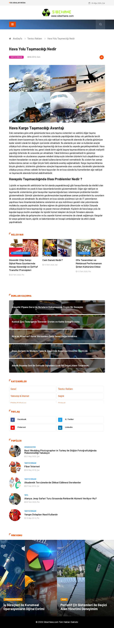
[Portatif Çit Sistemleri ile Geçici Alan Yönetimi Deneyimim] (85, 578)
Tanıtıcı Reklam (34, 38)
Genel (48, 253)
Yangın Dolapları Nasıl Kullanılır (41, 514)
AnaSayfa (17, 38)
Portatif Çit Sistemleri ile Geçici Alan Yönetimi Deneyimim (83, 607)
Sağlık (61, 396)
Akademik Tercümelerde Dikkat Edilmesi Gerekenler (52, 482)
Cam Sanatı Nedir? (52, 259)
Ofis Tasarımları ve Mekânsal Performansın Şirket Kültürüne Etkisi (89, 263)
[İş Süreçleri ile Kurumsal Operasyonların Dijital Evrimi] (28, 578)
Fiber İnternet (32, 466)
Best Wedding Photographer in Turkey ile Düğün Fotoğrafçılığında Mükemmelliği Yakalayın (60, 451)
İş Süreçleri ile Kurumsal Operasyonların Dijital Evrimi (23, 607)
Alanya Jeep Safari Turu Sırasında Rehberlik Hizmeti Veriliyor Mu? (60, 498)
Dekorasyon (84, 253)
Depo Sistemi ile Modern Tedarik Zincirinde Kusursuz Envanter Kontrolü (57, 3)
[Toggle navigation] (12, 24)
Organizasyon (30, 447)
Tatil (26, 495)
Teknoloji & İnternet (21, 253)
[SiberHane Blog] (57, 12)
